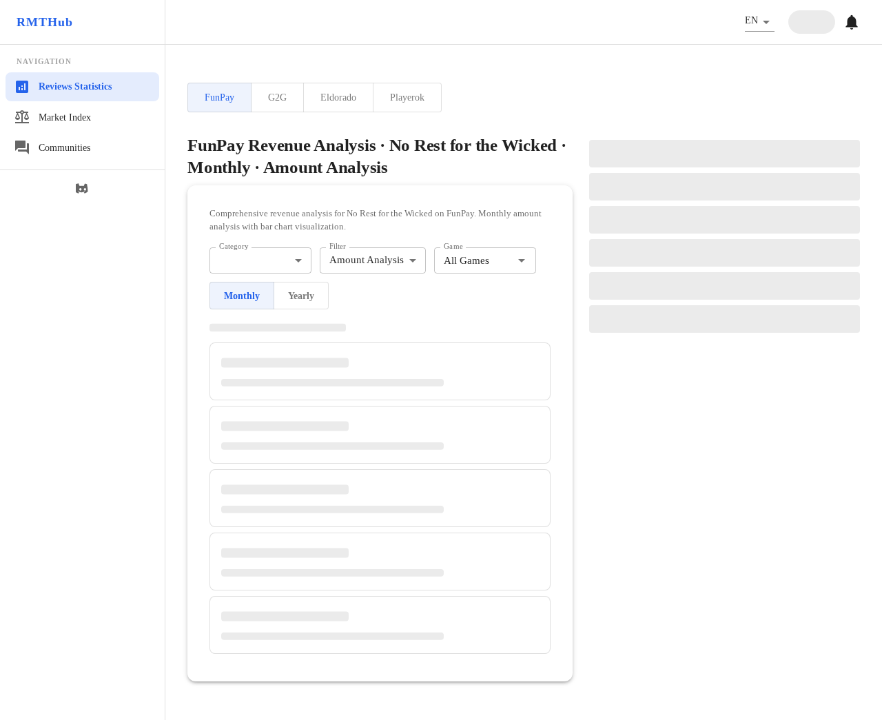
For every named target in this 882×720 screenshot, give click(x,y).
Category (234, 246)
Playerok (407, 97)
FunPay (219, 97)
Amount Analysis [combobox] (366, 259)
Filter (337, 246)
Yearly (301, 296)
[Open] (521, 260)
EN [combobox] (751, 20)
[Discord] (82, 188)
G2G (277, 97)
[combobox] (260, 260)
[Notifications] (851, 22)
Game (453, 246)
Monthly (242, 296)
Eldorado (338, 97)
